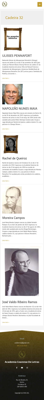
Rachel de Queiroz (14, 158)
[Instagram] (27, 367)
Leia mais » (5, 78)
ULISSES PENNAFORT (17, 55)
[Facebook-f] (16, 367)
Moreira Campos (13, 217)
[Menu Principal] (39, 4)
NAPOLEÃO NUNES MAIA (19, 108)
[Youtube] (22, 367)
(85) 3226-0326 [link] (22, 346)
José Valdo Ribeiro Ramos (19, 302)
